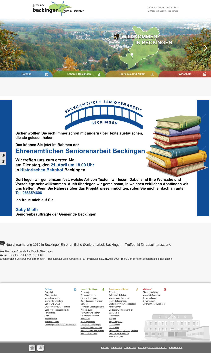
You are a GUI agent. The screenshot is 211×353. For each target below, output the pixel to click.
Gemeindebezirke (88, 295)
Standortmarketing (150, 292)
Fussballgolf (114, 316)
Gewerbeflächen (150, 298)
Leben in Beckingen (79, 74)
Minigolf (112, 319)
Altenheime (85, 319)
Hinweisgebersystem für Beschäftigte (60, 325)
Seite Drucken (175, 347)
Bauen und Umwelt (53, 304)
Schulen (84, 304)
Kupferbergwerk (115, 322)
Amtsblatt (49, 292)
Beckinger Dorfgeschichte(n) (121, 310)
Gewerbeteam (149, 301)
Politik (47, 316)
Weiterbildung (86, 310)
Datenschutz (130, 347)
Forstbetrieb (50, 313)
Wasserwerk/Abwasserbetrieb (57, 307)
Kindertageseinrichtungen (91, 301)
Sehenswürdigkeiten (117, 295)
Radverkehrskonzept (118, 301)
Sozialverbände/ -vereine (91, 328)
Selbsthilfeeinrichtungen (91, 325)
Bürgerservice (51, 295)
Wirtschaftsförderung (151, 295)
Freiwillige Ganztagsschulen (92, 307)
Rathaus (26, 74)
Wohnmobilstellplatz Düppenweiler (123, 331)
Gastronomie (114, 325)
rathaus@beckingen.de (167, 11)
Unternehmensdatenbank (154, 304)
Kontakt (105, 347)
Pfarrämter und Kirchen (90, 313)
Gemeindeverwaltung (54, 301)
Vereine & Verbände (89, 333)
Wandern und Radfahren (119, 298)
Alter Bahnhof (114, 307)
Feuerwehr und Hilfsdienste (92, 331)
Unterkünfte (114, 328)
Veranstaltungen (116, 336)
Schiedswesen (51, 319)
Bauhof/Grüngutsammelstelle (57, 310)
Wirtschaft (185, 74)
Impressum (116, 347)
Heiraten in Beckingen (90, 316)
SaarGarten (114, 313)
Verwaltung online (52, 298)
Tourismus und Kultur (132, 74)
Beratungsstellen (88, 322)
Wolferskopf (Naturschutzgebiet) (122, 304)
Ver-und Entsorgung (89, 298)
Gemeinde (85, 292)
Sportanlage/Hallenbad (119, 333)
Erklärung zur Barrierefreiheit (152, 347)
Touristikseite (114, 292)
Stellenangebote (52, 322)
